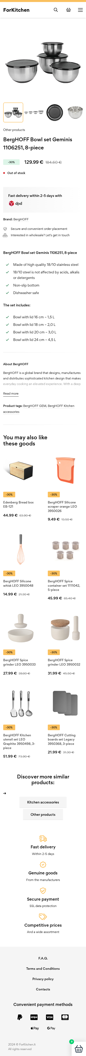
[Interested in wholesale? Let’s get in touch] (7, 235)
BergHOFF (21, 219)
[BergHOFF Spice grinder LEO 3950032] (65, 628)
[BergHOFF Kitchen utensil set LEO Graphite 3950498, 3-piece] (20, 703)
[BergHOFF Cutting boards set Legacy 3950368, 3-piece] (65, 703)
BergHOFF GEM (34, 406)
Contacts (43, 989)
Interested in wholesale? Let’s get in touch (40, 235)
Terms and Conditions (43, 969)
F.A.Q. (43, 958)
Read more (11, 393)
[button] (55, 10)
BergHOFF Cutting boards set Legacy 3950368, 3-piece (62, 739)
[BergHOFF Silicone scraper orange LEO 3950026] (65, 470)
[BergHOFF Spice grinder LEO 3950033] (20, 628)
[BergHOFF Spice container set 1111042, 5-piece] (65, 549)
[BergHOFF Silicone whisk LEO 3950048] (20, 549)
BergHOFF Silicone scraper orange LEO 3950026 (62, 506)
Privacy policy (43, 979)
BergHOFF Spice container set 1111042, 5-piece (64, 585)
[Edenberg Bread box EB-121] (20, 470)
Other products (14, 130)
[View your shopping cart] (69, 10)
